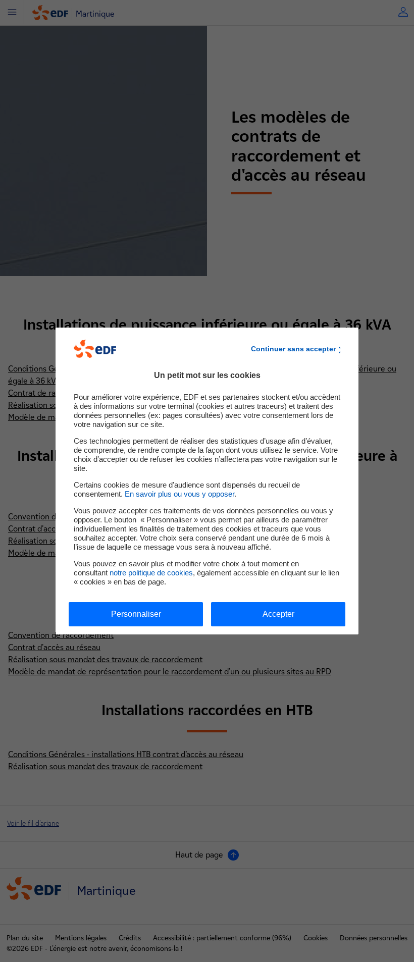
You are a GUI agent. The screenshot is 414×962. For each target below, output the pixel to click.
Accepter (278, 614)
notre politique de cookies (151, 572)
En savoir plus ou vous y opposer (179, 494)
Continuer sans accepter (293, 349)
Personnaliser (136, 614)
